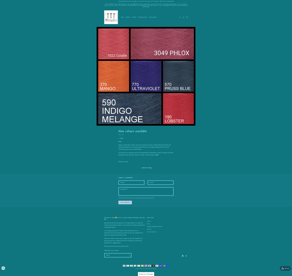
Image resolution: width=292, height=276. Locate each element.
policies (149, 229)
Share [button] (121, 138)
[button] (180, 17)
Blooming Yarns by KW (143, 268)
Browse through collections (154, 226)
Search (149, 221)
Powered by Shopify (152, 268)
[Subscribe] (129, 255)
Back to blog (146, 168)
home (148, 223)
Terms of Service (151, 232)
